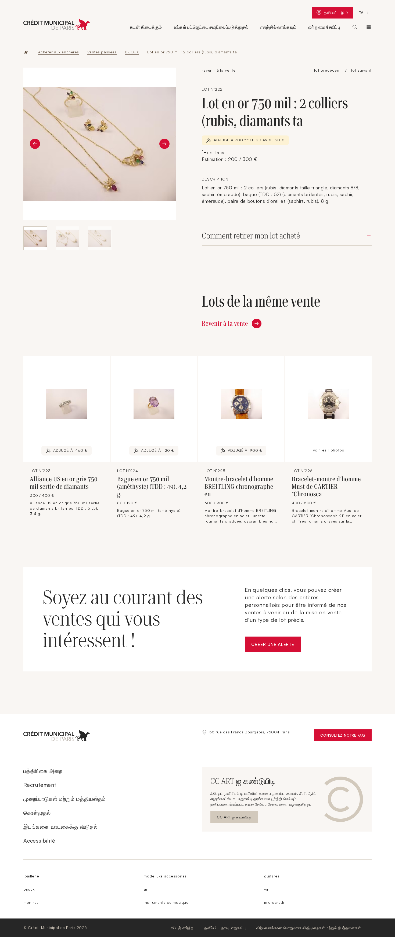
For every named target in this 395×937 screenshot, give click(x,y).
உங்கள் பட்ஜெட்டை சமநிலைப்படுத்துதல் (211, 27)
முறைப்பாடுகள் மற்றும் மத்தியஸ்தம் (64, 798)
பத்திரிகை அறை (42, 770)
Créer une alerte (276, 646)
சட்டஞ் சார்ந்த (182, 927)
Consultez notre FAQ (346, 736)
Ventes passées (102, 52)
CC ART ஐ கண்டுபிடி (235, 818)
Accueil (26, 52)
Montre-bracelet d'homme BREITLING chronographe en (238, 486)
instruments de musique (166, 902)
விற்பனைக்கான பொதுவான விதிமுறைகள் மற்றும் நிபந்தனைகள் (308, 927)
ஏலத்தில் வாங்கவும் (278, 27)
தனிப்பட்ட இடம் (338, 13)
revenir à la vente (219, 70)
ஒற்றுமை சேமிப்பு (324, 27)
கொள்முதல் (37, 812)
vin (267, 889)
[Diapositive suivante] (164, 144)
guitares (271, 876)
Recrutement (39, 784)
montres (31, 902)
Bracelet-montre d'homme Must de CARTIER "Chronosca (326, 486)
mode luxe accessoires (165, 876)
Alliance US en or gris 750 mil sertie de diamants (64, 482)
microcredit (275, 902)
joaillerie (31, 876)
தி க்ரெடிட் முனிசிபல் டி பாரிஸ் (369, 27)
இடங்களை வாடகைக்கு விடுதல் (60, 826)
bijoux (28, 889)
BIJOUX (132, 52)
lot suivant (361, 70)
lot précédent (327, 70)
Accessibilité (39, 840)
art (146, 889)
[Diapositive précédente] (35, 144)
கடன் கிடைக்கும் (146, 27)
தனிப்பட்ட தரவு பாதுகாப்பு (225, 927)
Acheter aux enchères (58, 52)
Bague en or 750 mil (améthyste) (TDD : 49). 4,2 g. (152, 486)
